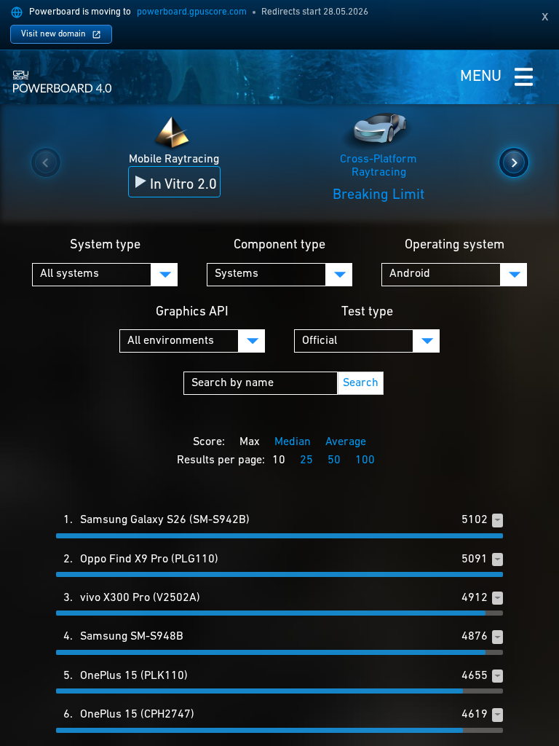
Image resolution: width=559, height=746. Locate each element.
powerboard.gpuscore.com (192, 12)
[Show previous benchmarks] (46, 162)
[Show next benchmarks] (514, 162)
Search (360, 383)
